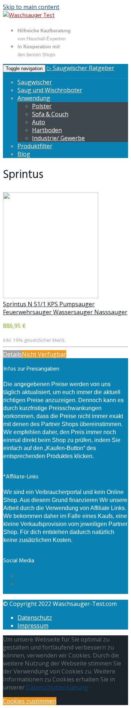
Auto (38, 122)
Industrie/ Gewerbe (58, 138)
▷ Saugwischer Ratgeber (80, 68)
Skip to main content (31, 7)
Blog (23, 154)
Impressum (32, 626)
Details (12, 354)
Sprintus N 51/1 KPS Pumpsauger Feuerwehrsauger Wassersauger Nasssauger (65, 308)
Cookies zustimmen (29, 701)
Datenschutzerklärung (57, 687)
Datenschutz (34, 618)
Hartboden (47, 130)
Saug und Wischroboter (49, 90)
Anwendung (33, 98)
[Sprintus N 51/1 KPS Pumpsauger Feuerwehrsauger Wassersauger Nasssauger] (50, 296)
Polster (42, 106)
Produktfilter (34, 146)
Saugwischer (34, 82)
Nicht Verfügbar (44, 354)
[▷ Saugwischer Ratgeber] (29, 15)
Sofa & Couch (50, 114)
